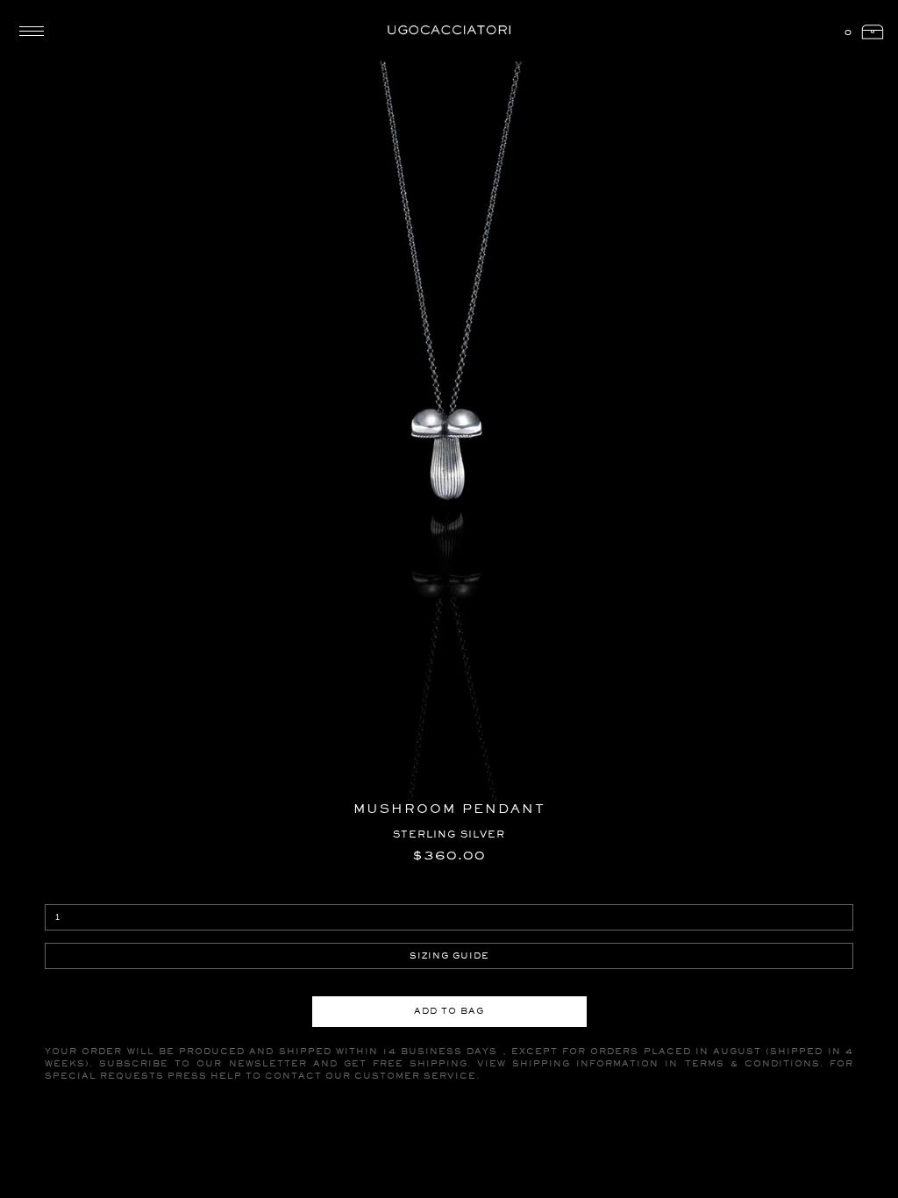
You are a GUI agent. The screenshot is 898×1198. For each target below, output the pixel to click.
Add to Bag (449, 1011)
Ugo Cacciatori (449, 30)
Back (61, 57)
